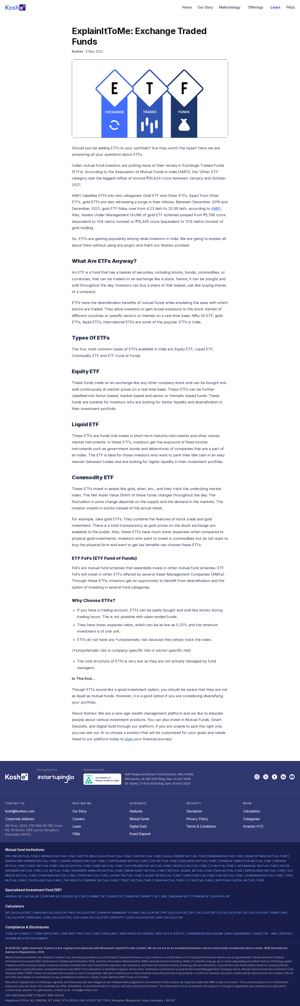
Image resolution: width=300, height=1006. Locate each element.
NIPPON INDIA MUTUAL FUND (265, 870)
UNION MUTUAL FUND (169, 880)
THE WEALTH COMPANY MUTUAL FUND (90, 880)
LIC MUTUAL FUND (56, 870)
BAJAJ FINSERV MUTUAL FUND (185, 856)
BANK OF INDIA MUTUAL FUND (266, 856)
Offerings (255, 7)
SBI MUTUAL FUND (230, 875)
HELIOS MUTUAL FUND (75, 865)
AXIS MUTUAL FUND (147, 856)
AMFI (216, 208)
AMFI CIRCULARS (105, 933)
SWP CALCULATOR (169, 917)
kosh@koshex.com (20, 811)
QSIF (164, 896)
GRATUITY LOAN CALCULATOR (131, 917)
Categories (251, 819)
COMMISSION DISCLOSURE (205, 933)
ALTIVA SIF (32, 896)
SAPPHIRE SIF (51, 896)
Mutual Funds (139, 819)
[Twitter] (265, 776)
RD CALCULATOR (255, 912)
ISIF (83, 896)
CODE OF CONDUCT (19, 933)
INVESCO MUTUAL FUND (190, 865)
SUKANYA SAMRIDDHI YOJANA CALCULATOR (128, 912)
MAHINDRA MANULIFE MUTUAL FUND (97, 870)
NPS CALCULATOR (81, 912)
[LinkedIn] (283, 776)
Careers (78, 819)
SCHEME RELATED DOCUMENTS (27, 938)
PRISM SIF (132, 896)
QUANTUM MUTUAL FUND (162, 875)
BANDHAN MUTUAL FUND (226, 856)
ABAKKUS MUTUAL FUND (58, 856)
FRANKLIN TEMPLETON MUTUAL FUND (245, 861)
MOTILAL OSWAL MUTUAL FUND (190, 870)
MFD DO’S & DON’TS (170, 933)
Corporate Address (19, 819)
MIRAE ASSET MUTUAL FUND (145, 870)
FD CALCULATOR (229, 912)
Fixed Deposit (140, 834)
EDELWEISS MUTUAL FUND (198, 861)
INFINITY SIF (150, 896)
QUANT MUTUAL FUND (126, 875)
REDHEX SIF (70, 896)
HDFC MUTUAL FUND (42, 865)
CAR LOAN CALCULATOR (90, 917)
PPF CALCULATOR (174, 912)
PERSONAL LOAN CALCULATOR (48, 917)
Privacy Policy (197, 819)
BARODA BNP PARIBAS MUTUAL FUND (31, 861)
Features (136, 811)
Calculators (251, 811)
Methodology (229, 7)
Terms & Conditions (201, 826)
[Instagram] (257, 776)
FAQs (290, 7)
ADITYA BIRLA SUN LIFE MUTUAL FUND (104, 856)
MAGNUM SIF (179, 896)
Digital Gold (137, 826)
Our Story (205, 7)
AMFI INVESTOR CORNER (136, 933)
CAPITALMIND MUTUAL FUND (128, 861)
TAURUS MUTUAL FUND (44, 880)
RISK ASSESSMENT (238, 933)
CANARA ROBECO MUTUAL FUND (82, 861)
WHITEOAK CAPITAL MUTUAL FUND (239, 880)
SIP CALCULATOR (17, 912)
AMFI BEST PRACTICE (76, 933)
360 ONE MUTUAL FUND (21, 856)
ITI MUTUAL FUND (222, 865)
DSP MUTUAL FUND (164, 861)
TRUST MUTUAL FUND (136, 880)
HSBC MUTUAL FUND (108, 865)
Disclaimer (194, 811)
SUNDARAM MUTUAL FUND (264, 875)
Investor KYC (253, 826)
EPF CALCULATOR (202, 912)
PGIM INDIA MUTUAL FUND (57, 875)
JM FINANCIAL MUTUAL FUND (257, 865)
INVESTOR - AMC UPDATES (272, 933)
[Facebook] (274, 776)
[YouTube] (292, 776)
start (129, 739)
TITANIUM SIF (200, 896)
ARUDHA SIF (13, 896)
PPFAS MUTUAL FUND (93, 875)
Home (187, 7)
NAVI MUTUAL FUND (228, 870)
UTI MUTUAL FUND (199, 880)
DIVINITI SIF (115, 896)
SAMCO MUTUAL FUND (199, 875)
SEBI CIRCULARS (47, 933)
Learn (275, 7)
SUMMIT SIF (97, 896)
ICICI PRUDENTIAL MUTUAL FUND (148, 865)
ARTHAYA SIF (221, 896)
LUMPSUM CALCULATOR (49, 912)
